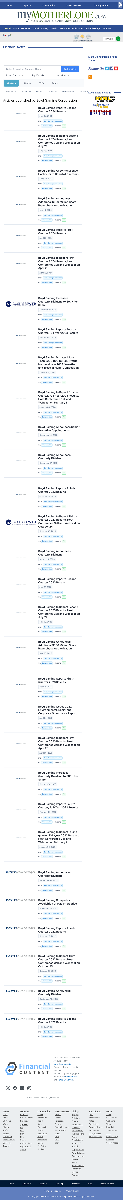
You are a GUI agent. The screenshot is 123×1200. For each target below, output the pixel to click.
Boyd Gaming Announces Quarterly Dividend (54, 456)
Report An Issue (107, 1184)
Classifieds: (95, 1111)
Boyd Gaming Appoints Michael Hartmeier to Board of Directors (58, 172)
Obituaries (77, 28)
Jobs (91, 1114)
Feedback (43, 1184)
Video (108, 1124)
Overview (26, 91)
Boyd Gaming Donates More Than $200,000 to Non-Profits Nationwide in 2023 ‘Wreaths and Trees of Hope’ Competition (58, 362)
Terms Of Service (65, 1079)
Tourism (107, 28)
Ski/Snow (24, 1121)
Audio (108, 1114)
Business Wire (47, 126)
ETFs (41, 83)
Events (40, 1114)
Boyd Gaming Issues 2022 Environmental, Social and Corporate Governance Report (57, 710)
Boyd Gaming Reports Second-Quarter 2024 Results (58, 109)
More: (109, 1111)
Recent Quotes (13, 75)
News (9, 5)
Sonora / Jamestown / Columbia (77, 1124)
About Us (26, 1184)
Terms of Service (52, 1190)
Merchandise (94, 1117)
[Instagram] (29, 1088)
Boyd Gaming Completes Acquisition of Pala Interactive (57, 902)
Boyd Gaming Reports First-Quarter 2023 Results (56, 680)
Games (58, 1124)
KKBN (57, 1143)
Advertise (76, 1184)
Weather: (25, 1111)
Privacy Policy (71, 1076)
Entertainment (74, 5)
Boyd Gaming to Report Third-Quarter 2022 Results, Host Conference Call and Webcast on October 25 (59, 961)
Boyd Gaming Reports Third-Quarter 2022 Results (56, 930)
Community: (44, 1111)
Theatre (58, 1117)
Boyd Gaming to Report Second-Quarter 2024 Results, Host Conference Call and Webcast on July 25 (59, 141)
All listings (76, 1118)
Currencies (51, 91)
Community (48, 5)
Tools (55, 83)
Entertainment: (63, 1111)
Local (8, 28)
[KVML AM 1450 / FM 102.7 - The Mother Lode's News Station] (105, 98)
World (36, 28)
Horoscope (59, 1121)
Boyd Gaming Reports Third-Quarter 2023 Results (56, 490)
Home (11, 1184)
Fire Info (41, 1149)
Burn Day (24, 1114)
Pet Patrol (42, 1146)
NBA (22, 1134)
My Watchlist (38, 75)
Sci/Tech (6, 1143)
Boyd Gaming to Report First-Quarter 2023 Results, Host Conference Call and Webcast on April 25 (59, 743)
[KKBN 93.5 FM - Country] (100, 112)
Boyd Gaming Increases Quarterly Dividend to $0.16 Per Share (58, 776)
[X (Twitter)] (8, 1088)
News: (6, 1111)
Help (90, 1184)
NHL (22, 1137)
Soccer (23, 1140)
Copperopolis (78, 1149)
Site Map (59, 1184)
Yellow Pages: (112, 1143)
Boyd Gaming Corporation (53, 121)
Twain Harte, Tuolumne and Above (78, 1133)
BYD (64, 126)
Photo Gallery (112, 1136)
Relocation (76, 1168)
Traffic (54, 28)
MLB (22, 1130)
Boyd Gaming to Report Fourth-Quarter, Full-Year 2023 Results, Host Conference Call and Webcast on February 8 (58, 397)
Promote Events (96, 1127)
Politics (6, 1133)
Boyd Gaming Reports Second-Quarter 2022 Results (58, 1020)
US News (25, 28)
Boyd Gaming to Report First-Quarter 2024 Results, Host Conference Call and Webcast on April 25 (59, 263)
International (68, 91)
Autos (91, 1121)
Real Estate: (78, 1153)
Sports (27, 5)
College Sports (26, 1143)
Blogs (40, 1124)
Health (40, 1121)
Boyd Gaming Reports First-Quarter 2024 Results (56, 231)
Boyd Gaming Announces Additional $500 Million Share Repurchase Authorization (57, 202)
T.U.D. (108, 1133)
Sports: (24, 1124)
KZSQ (57, 1139)
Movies (58, 1114)
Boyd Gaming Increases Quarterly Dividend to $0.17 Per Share (58, 302)
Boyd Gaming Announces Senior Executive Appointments (59, 428)
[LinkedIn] (22, 1088)
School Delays (93, 28)
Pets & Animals (95, 1136)
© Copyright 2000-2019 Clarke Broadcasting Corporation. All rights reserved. (61, 1196)
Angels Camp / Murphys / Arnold (78, 1143)
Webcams (65, 28)
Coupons (110, 1139)
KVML (57, 1136)
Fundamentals (78, 1156)
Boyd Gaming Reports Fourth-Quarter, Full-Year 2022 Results (58, 805)
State (16, 28)
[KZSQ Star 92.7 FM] (99, 105)
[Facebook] (15, 1088)
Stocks (27, 83)
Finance (75, 1159)
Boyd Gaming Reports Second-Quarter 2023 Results (58, 580)
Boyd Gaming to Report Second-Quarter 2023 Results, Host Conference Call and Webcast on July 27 (59, 612)
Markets (11, 83)
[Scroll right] (120, 5)
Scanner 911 (111, 1117)
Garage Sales (95, 1133)
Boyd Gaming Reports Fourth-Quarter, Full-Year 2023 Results (58, 331)
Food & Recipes (61, 1127)
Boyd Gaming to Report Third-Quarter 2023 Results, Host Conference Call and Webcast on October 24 (59, 521)
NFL (21, 1127)
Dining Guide (101, 5)
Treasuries (84, 91)
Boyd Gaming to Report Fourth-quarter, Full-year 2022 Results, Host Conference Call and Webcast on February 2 (58, 837)
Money (44, 28)
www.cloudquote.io (62, 1064)
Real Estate (94, 1124)
